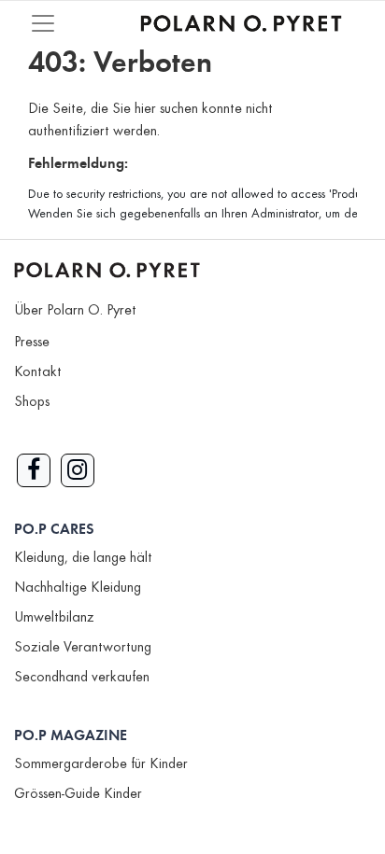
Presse (32, 342)
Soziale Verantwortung (82, 647)
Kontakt (38, 372)
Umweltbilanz (54, 617)
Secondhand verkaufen (82, 677)
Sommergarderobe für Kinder (101, 764)
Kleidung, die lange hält (83, 558)
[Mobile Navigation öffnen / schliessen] (43, 23)
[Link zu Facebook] (33, 470)
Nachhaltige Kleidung (77, 588)
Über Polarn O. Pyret (75, 310)
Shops (32, 402)
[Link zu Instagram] (77, 470)
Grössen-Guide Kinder (78, 794)
